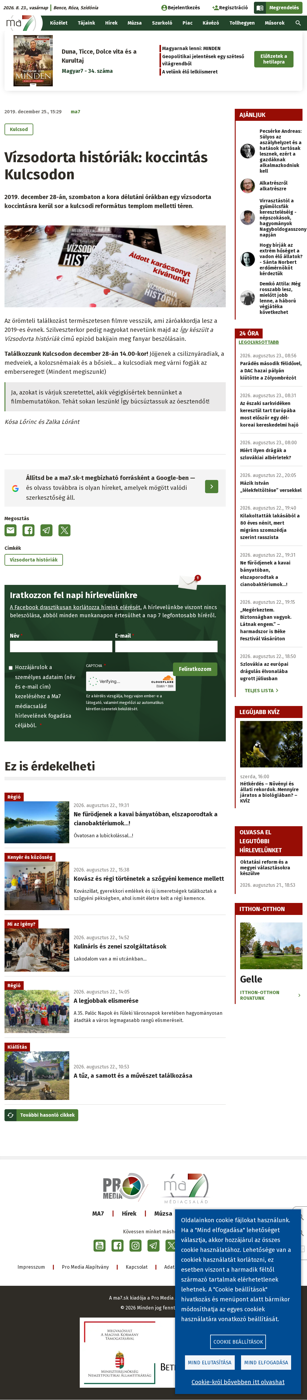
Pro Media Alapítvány (85, 1267)
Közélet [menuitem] (58, 23)
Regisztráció (233, 7)
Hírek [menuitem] (111, 23)
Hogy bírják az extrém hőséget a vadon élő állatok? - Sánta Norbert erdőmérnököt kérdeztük (281, 259)
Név (14, 636)
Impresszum (31, 1267)
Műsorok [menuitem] (275, 23)
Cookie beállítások (238, 1342)
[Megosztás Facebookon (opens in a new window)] (28, 530)
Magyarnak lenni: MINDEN (191, 48)
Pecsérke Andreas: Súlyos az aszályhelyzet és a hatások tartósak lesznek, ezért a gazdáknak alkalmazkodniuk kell (281, 151)
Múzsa (163, 1213)
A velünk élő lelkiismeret (190, 72)
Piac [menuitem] (187, 23)
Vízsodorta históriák (34, 560)
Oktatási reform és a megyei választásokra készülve (265, 867)
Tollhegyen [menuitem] (242, 23)
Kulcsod (19, 129)
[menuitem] (298, 23)
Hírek (129, 1213)
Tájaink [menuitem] (86, 23)
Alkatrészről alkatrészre (274, 186)
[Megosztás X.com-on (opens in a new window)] (64, 530)
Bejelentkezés (184, 7)
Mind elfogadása (266, 1363)
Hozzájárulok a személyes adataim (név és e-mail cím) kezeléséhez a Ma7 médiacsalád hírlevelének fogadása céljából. (45, 696)
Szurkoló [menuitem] (162, 23)
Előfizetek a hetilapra (274, 59)
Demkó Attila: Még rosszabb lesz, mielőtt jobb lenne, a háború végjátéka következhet (280, 298)
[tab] (249, 334)
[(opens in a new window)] (100, 1246)
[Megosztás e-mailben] (10, 530)
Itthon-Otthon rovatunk (259, 995)
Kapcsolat (137, 1267)
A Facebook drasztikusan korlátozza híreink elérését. (76, 607)
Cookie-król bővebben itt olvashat (238, 1382)
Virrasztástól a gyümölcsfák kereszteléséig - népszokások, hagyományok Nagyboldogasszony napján (283, 218)
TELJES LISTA (259, 690)
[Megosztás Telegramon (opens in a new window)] (46, 530)
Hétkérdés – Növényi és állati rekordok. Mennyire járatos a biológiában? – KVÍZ (269, 792)
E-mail (123, 636)
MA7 (98, 1213)
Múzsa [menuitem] (135, 23)
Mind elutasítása (209, 1363)
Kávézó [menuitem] (211, 23)
